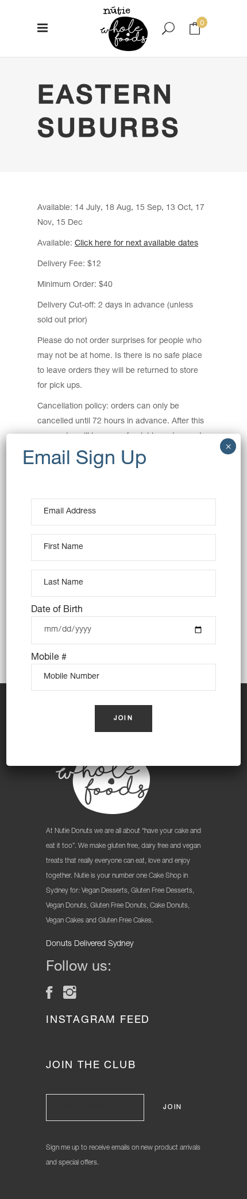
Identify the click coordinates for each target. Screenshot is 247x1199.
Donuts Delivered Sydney (89, 944)
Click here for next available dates (136, 244)
